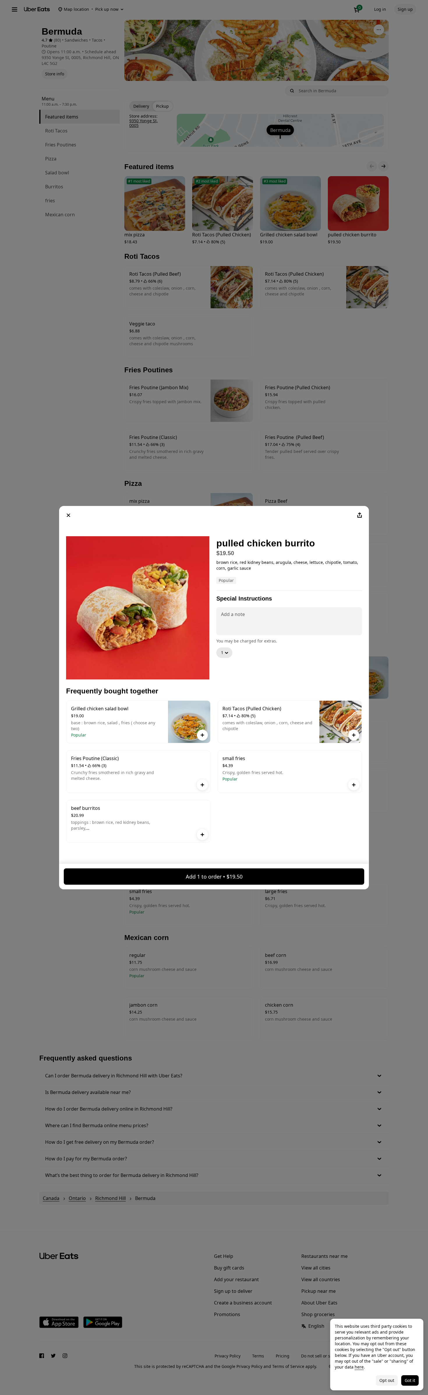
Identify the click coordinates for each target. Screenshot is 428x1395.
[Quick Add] (202, 735)
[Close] (68, 515)
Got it (410, 1380)
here (359, 1367)
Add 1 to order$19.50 (214, 876)
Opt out (386, 1380)
